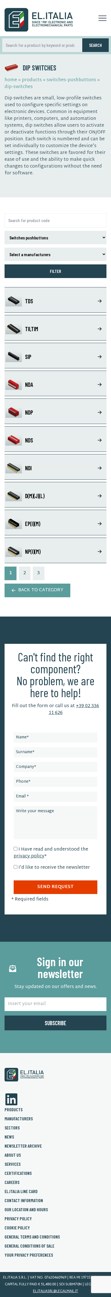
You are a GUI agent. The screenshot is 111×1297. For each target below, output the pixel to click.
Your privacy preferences (29, 1255)
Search (95, 45)
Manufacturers (19, 1118)
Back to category (40, 590)
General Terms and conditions (32, 1236)
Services (12, 1164)
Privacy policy (18, 1218)
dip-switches (19, 87)
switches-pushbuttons (71, 80)
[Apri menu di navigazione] (102, 18)
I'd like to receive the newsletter (54, 868)
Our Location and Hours (26, 1209)
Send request (55, 887)
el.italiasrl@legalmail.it (55, 1291)
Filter (55, 271)
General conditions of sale (29, 1245)
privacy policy (29, 856)
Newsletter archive (23, 1145)
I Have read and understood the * (51, 853)
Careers (12, 1182)
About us (13, 1155)
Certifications (18, 1173)
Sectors (12, 1127)
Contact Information (24, 1200)
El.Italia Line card (21, 1191)
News (9, 1136)
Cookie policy (17, 1227)
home (11, 80)
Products (13, 1109)
